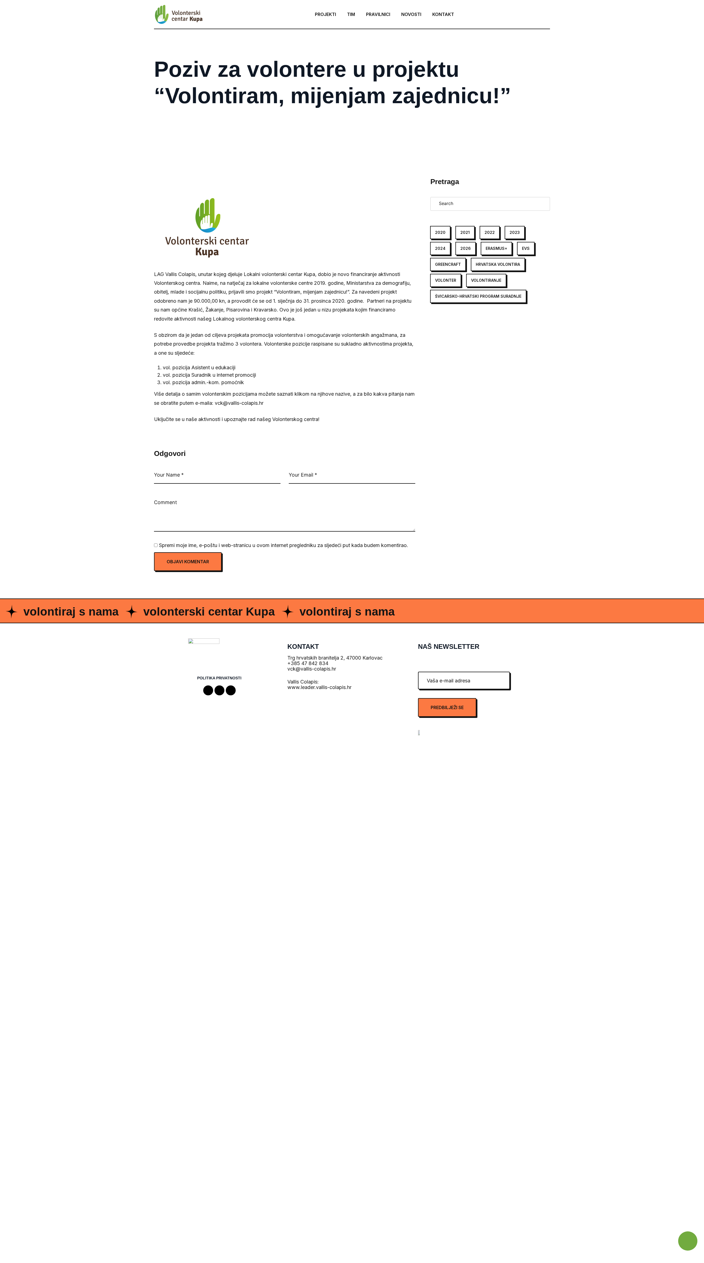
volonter (445, 280)
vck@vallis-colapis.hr (311, 669)
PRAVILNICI (378, 14)
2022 (490, 232)
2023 (515, 232)
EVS (526, 248)
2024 (440, 248)
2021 (465, 232)
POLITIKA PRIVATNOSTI (219, 678)
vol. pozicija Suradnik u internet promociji (209, 375)
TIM (351, 14)
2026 (465, 248)
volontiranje (486, 280)
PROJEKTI (325, 14)
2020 (440, 232)
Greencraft (448, 264)
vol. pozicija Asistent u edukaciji (199, 367)
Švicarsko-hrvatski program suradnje (478, 296)
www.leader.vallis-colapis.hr (319, 687)
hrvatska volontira (498, 264)
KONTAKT (443, 14)
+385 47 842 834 (307, 663)
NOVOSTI (411, 14)
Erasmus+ (496, 248)
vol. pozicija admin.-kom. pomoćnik (203, 382)
